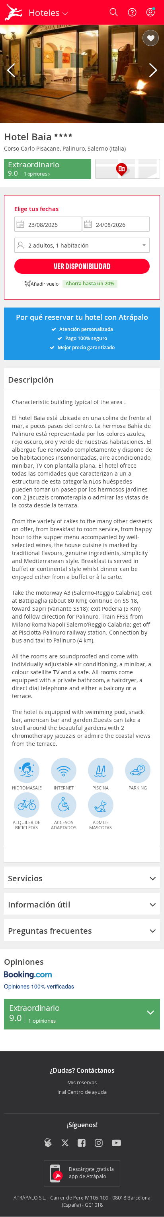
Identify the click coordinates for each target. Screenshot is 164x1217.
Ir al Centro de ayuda (82, 1092)
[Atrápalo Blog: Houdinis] (48, 1143)
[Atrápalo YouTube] (116, 1143)
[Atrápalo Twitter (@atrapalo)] (65, 1143)
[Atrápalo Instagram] (99, 1143)
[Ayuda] (132, 12)
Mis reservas (82, 1083)
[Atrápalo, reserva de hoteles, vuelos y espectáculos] (13, 12)
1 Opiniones (36, 173)
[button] (151, 38)
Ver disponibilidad (82, 266)
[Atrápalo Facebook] (82, 1143)
